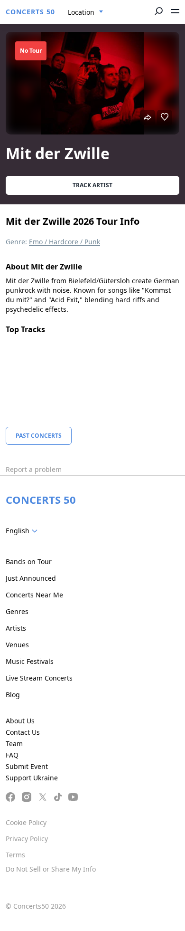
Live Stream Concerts (39, 677)
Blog (13, 694)
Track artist (92, 185)
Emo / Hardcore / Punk (64, 241)
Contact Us (23, 732)
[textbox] (23, 530)
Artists (16, 628)
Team (14, 743)
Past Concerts (39, 436)
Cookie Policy (26, 822)
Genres (17, 611)
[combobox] (85, 12)
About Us (20, 720)
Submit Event (27, 766)
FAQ (12, 754)
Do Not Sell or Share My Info (51, 868)
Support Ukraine (32, 777)
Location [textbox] (81, 12)
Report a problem (34, 469)
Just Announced (31, 578)
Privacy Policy (27, 838)
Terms (15, 854)
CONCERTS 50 (30, 11)
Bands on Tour (29, 561)
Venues (17, 644)
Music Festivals (30, 661)
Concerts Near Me (34, 594)
